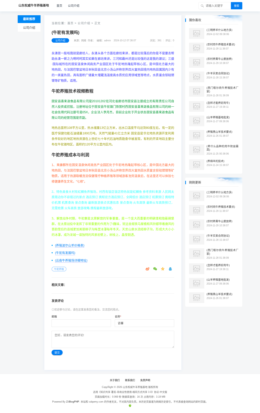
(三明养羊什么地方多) (219, 29)
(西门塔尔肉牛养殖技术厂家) (222, 89)
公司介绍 (73, 5)
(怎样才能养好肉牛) (218, 102)
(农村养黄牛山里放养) (219, 58)
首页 (59, 5)
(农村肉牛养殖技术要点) (221, 44)
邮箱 (54, 316)
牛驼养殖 (59, 269)
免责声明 (145, 380)
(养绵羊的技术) (215, 161)
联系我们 (130, 380)
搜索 (236, 5)
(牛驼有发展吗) (65, 252)
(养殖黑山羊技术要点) (219, 131)
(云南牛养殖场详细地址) (71, 260)
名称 (118, 316)
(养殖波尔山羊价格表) (69, 245)
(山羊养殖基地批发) (218, 117)
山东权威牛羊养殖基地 (135, 387)
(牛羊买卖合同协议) (218, 73)
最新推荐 (29, 19)
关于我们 (115, 380)
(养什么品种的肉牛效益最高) (222, 148)
